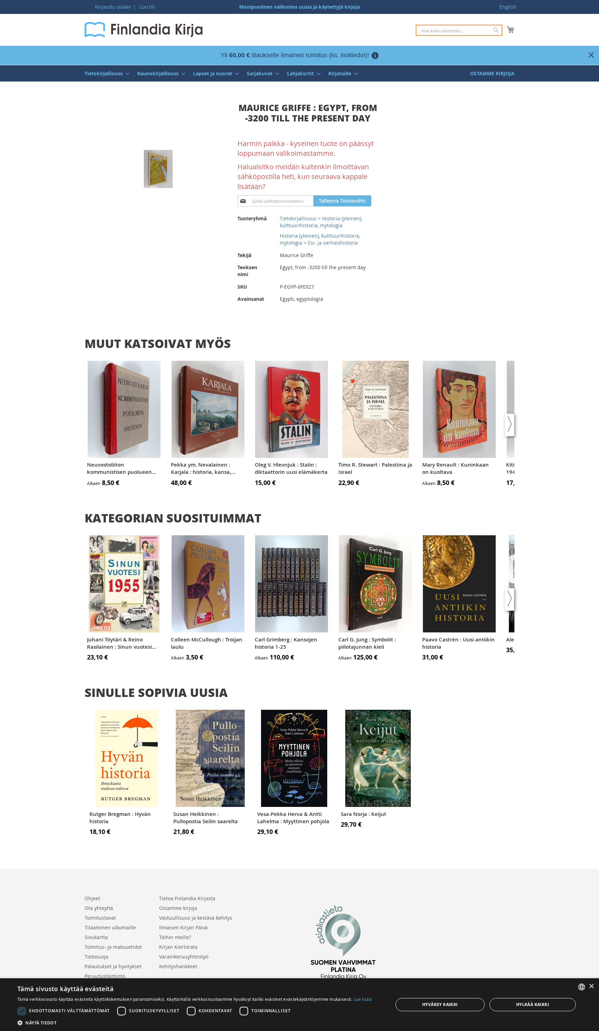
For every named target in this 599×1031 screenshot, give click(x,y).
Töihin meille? (175, 937)
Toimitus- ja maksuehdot (113, 947)
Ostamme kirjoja (178, 908)
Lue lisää (363, 999)
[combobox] (459, 30)
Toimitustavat (100, 917)
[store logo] (143, 29)
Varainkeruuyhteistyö (183, 956)
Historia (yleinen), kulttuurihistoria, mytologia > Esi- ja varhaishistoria (320, 239)
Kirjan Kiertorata (178, 947)
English (508, 6)
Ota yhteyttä (99, 908)
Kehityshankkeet (178, 966)
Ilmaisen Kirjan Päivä (183, 927)
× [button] (591, 986)
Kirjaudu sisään (113, 6)
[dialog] (299, 1004)
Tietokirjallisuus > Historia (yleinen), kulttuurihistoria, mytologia (321, 222)
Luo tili (147, 6)
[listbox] (581, 986)
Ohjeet (92, 898)
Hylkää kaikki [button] (532, 1004)
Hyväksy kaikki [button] (440, 1004)
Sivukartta (96, 937)
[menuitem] (105, 73)
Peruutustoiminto (105, 976)
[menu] (299, 73)
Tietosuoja (96, 956)
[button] (194, 1022)
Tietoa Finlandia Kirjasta (187, 898)
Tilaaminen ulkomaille (110, 927)
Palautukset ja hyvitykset (113, 966)
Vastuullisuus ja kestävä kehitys (195, 917)
